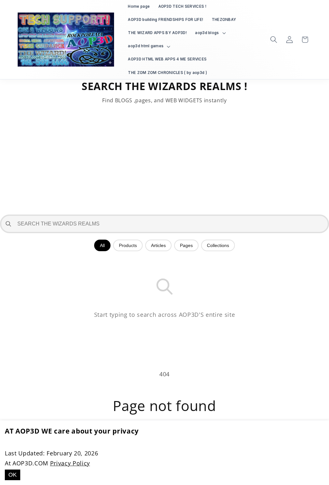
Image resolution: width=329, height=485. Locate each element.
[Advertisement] (164, 160)
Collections (218, 245)
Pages (186, 245)
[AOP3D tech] (66, 39)
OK (12, 474)
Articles (158, 245)
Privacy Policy (70, 463)
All (102, 245)
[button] (209, 33)
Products (128, 245)
